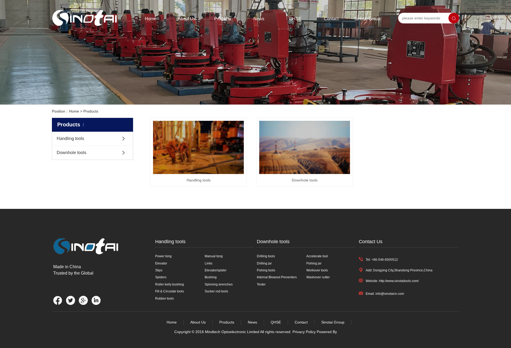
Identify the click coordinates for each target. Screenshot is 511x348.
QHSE (295, 18)
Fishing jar (314, 263)
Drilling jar (264, 263)
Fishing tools (266, 270)
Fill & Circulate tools (169, 291)
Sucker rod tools (216, 291)
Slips (158, 270)
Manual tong (214, 256)
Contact (331, 18)
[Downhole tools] (304, 147)
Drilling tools (266, 256)
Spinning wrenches (219, 284)
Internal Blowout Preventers (277, 277)
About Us (186, 18)
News (258, 18)
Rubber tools (164, 298)
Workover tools (317, 270)
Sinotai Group (367, 18)
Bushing (211, 277)
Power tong (163, 256)
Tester (261, 284)
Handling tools (70, 138)
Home (150, 18)
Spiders (160, 277)
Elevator (161, 263)
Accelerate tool (317, 256)
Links (208, 263)
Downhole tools (71, 152)
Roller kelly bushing (169, 284)
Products (222, 18)
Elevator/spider (215, 270)
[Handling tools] (198, 147)
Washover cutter (318, 277)
